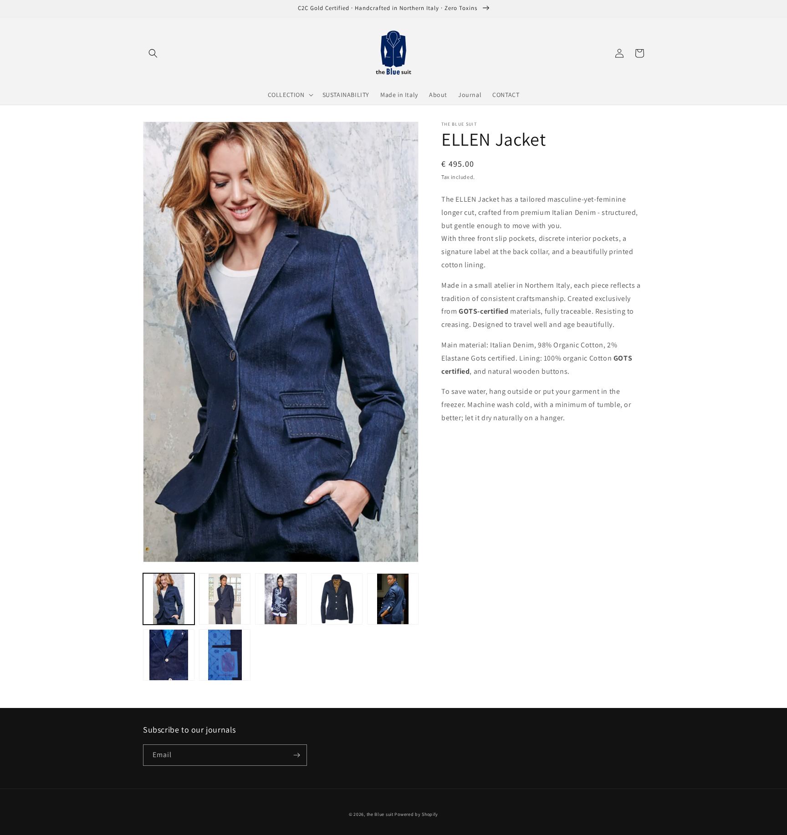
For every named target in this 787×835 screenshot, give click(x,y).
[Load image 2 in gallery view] (224, 599)
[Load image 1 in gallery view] (168, 599)
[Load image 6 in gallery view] (168, 655)
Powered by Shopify (416, 814)
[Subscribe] (296, 755)
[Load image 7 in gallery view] (224, 655)
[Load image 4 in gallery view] (337, 599)
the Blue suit (380, 814)
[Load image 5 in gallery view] (393, 599)
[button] (153, 53)
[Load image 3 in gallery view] (281, 599)
